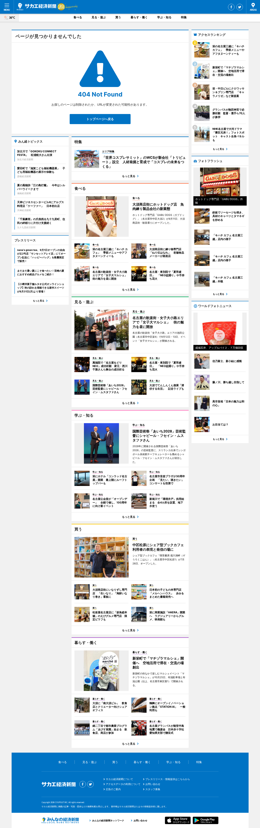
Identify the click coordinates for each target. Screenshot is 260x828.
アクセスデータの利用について (123, 784)
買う (118, 17)
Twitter (239, 7)
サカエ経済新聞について (119, 779)
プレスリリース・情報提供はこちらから (167, 779)
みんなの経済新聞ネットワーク (60, 820)
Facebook (231, 7)
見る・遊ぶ (99, 17)
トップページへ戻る (100, 119)
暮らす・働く (139, 17)
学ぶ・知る (164, 17)
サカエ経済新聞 (36, 6)
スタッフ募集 (152, 789)
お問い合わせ (152, 784)
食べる (77, 17)
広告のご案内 (113, 789)
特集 (184, 17)
